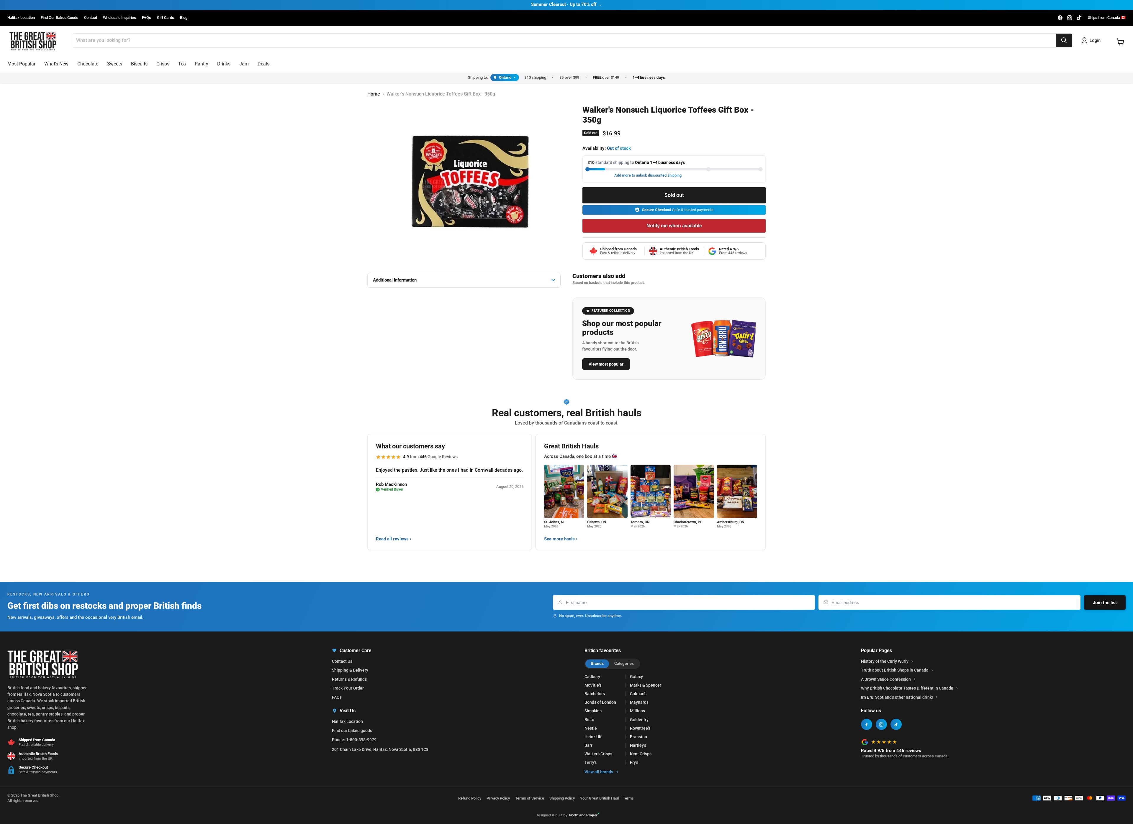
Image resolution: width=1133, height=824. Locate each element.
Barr (588, 745)
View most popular (606, 364)
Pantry (201, 64)
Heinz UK (593, 736)
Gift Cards (165, 18)
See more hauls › (560, 539)
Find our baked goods (352, 730)
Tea (182, 64)
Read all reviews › (393, 539)
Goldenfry (639, 719)
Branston (638, 736)
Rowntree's (640, 728)
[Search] (1064, 40)
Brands (597, 663)
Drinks (223, 64)
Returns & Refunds (349, 679)
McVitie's (592, 685)
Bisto (589, 719)
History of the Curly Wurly (884, 661)
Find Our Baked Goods (59, 18)
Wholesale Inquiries (119, 18)
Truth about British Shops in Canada (895, 670)
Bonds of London (600, 702)
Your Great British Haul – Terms (607, 798)
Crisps (162, 64)
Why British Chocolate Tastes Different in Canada (907, 688)
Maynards (639, 702)
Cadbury (592, 676)
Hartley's (638, 745)
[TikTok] (896, 724)
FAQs (146, 18)
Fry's (634, 762)
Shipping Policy (562, 798)
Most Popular (21, 64)
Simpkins (593, 710)
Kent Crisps (640, 753)
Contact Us (342, 661)
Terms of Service (529, 798)
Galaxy (636, 676)
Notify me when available (674, 225)
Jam (244, 64)
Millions (637, 710)
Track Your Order (348, 688)
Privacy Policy (498, 798)
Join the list (1105, 602)
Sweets (114, 64)
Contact (90, 18)
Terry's (590, 762)
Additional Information (395, 280)
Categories (624, 663)
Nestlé (590, 728)
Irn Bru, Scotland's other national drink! (897, 697)
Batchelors (594, 693)
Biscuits (139, 64)
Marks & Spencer (645, 685)
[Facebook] (866, 724)
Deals (263, 64)
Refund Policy (469, 798)
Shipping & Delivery (350, 670)
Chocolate (87, 64)
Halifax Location (21, 18)
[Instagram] (881, 724)
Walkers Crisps (598, 753)
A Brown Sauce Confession (886, 679)
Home (373, 94)
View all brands (598, 771)
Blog (183, 18)
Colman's (638, 693)
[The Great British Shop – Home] (32, 40)
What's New (56, 64)
